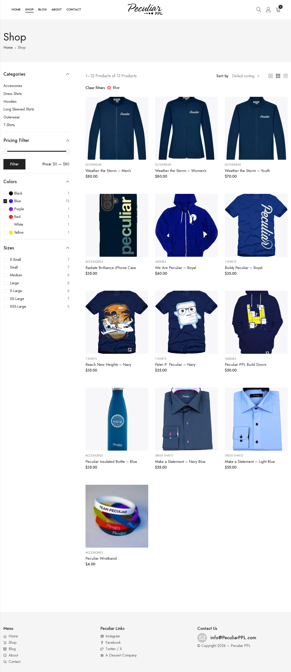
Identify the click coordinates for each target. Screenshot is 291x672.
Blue (116, 87)
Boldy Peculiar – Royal (243, 267)
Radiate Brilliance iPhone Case (110, 267)
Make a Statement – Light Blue (250, 461)
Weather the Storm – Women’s (180, 170)
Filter (14, 164)
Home (8, 47)
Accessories (94, 262)
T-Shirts (230, 262)
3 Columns (278, 76)
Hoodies (160, 262)
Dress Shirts (164, 456)
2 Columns (270, 76)
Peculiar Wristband (101, 558)
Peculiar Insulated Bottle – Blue (111, 461)
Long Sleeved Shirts (18, 109)
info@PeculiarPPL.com (233, 637)
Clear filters (95, 87)
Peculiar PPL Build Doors (245, 364)
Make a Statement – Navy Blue (180, 461)
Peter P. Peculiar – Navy (175, 364)
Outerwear (93, 165)
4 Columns (285, 76)
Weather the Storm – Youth (247, 170)
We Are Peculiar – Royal (175, 267)
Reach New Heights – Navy (108, 364)
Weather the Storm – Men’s (108, 170)
